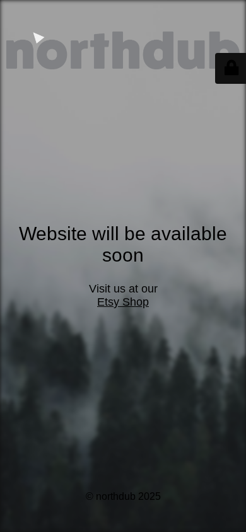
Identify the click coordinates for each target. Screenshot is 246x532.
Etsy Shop (123, 302)
